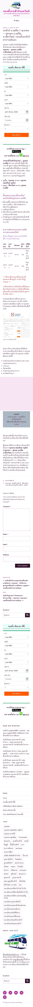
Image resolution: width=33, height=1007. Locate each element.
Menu (17, 20)
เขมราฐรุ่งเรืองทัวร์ (10, 881)
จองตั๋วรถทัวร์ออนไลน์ (16, 11)
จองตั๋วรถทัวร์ (16, 483)
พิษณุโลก (18, 859)
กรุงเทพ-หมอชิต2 (10, 837)
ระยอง (13, 867)
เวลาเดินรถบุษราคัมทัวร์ (12, 902)
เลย (20, 885)
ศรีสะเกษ (14, 870)
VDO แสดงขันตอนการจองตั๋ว (13, 814)
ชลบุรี (26, 841)
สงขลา (6, 874)
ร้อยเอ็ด (20, 867)
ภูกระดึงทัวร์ (8, 863)
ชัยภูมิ (6, 845)
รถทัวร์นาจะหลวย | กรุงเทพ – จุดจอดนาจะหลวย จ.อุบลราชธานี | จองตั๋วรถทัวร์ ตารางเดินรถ (16, 774)
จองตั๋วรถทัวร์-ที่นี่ (9, 802)
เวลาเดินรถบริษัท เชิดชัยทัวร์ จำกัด (16, 892)
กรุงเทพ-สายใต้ (9, 834)
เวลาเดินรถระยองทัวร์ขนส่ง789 (14, 905)
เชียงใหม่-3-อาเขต (10, 885)
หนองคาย (22, 874)
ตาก (22, 845)
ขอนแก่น (7, 841)
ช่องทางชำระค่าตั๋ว (9, 810)
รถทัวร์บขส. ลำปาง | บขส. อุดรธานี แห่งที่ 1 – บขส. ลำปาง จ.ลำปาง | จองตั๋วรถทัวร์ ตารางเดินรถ (16, 753)
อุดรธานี (7, 877)
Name (5, 534)
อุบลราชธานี (16, 877)
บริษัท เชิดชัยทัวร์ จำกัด (12, 856)
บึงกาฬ (25, 856)
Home (5, 798)
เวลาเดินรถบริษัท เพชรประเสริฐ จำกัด (15, 897)
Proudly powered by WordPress (12, 1002)
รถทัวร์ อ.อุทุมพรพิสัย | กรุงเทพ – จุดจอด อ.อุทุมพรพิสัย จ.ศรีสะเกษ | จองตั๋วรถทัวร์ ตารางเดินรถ (16, 733)
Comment (7, 506)
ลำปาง (6, 870)
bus (17, 27)
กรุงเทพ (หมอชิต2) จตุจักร (13, 830)
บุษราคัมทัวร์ (8, 859)
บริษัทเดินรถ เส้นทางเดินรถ (13, 806)
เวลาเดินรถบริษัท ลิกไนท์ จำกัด (15, 888)
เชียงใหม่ (25, 483)
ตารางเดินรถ (10, 480)
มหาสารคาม (19, 863)
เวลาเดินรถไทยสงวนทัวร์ (12, 924)
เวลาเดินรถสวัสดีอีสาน (12, 913)
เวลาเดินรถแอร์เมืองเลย (12, 916)
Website (6, 555)
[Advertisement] (16, 394)
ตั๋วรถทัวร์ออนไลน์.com (11, 955)
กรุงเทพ (8, 483)
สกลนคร (23, 870)
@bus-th (25, 156)
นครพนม (18, 848)
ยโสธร (6, 867)
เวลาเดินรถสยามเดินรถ (12, 909)
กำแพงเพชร (23, 837)
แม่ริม (26, 485)
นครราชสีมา (8, 852)
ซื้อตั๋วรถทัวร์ (14, 845)
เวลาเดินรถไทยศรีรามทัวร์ (14, 485)
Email (5, 544)
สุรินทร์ (13, 874)
